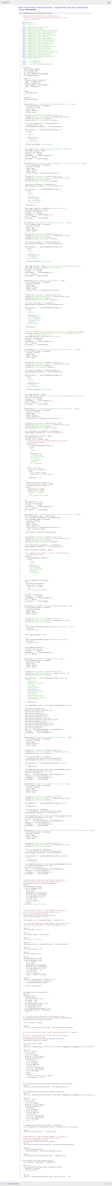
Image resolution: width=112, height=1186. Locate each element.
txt (106, 1183)
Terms (17, 1183)
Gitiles (9, 1183)
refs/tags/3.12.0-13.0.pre (44, 7)
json (109, 1183)
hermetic (22, 9)
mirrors (26, 7)
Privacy (13, 1183)
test (73, 7)
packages (58, 7)
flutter (21, 7)
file (50, 13)
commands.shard (81, 7)
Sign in (108, 2)
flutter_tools (66, 7)
